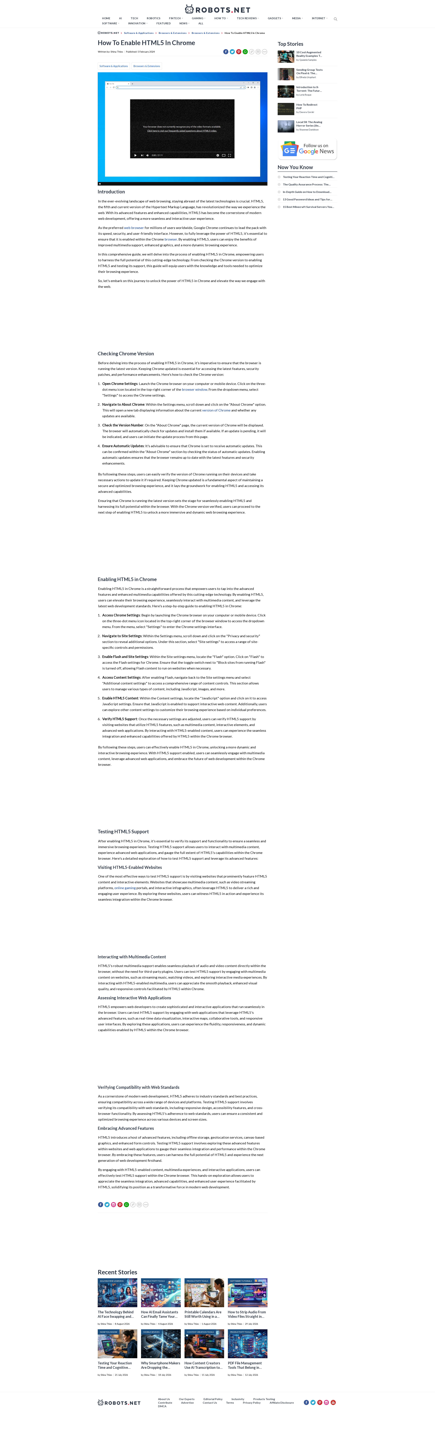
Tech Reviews (247, 18)
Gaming (197, 18)
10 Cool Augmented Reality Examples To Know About (309, 54)
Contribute (165, 1402)
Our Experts (187, 1399)
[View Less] (264, 51)
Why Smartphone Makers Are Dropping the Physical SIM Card (160, 1367)
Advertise (187, 1402)
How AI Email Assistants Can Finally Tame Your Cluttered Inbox (159, 1316)
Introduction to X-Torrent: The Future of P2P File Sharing (308, 89)
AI (120, 18)
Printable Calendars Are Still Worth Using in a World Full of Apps (203, 1316)
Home (106, 18)
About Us (164, 1399)
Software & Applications (114, 66)
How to (220, 18)
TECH (134, 18)
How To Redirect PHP (306, 106)
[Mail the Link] (258, 51)
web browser (134, 228)
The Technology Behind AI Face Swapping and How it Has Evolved (116, 1316)
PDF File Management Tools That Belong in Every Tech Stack (245, 1367)
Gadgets (274, 18)
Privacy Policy (252, 1402)
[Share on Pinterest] (238, 51)
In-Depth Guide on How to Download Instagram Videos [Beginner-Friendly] (306, 191)
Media (296, 18)
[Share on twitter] (232, 51)
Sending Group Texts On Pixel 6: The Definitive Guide (309, 71)
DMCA (162, 1406)
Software (109, 23)
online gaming (125, 888)
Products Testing (264, 1399)
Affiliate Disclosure (282, 1402)
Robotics (153, 18)
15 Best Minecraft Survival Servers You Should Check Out (307, 206)
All (200, 23)
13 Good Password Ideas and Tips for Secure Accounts (306, 199)
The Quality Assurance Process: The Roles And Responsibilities (305, 184)
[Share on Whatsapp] (245, 51)
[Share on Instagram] (113, 1204)
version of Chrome (216, 410)
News (183, 23)
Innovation (136, 23)
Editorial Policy (213, 1399)
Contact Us (210, 1402)
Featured (163, 23)
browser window (194, 389)
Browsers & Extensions (146, 66)
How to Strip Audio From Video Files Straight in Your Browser (247, 1316)
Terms (230, 1402)
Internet (318, 18)
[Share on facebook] (225, 51)
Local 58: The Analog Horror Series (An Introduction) (309, 123)
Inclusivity (238, 1399)
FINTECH (175, 18)
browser (170, 239)
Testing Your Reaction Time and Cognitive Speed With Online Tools (116, 1367)
